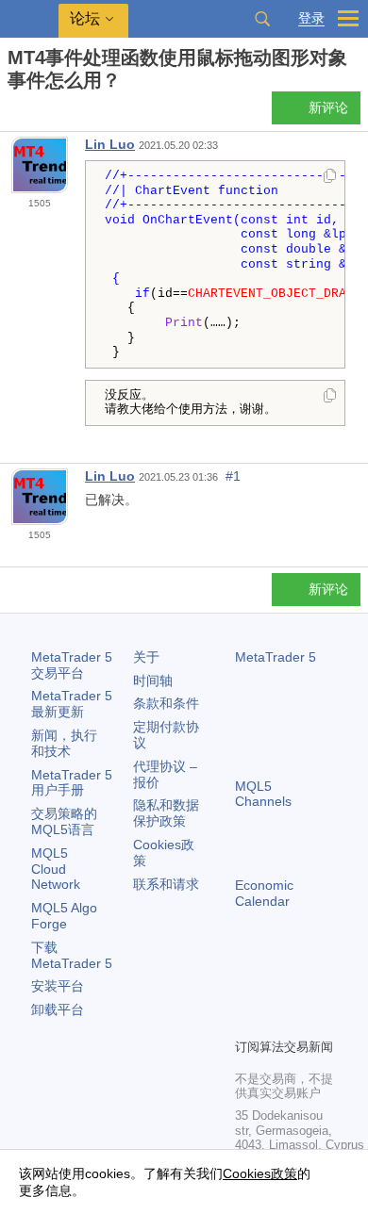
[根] (13, 114)
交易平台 (71, 665)
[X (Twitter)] (306, 990)
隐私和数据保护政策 (166, 812)
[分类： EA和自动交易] (35, 113)
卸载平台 (57, 1009)
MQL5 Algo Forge (64, 915)
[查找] (262, 19)
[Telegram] (276, 990)
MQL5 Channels (263, 794)
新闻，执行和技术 (64, 743)
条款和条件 (166, 703)
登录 (311, 18)
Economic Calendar (264, 893)
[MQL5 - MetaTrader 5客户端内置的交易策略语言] (29, 19)
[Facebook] (246, 990)
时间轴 (153, 680)
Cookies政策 (260, 1173)
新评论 (328, 107)
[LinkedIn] (276, 1020)
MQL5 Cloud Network (55, 869)
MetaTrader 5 (275, 656)
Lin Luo (110, 144)
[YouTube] (246, 1020)
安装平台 (57, 985)
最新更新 (71, 703)
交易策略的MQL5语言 (64, 821)
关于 (146, 656)
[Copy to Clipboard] (330, 177)
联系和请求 (166, 884)
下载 (71, 955)
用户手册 (71, 782)
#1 (233, 476)
